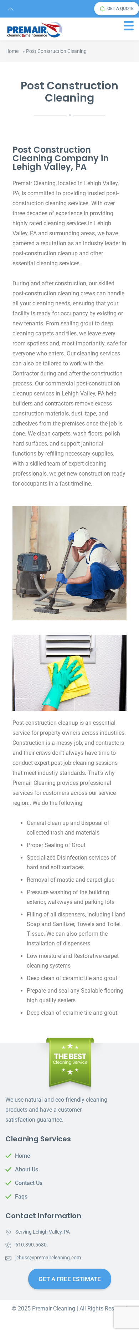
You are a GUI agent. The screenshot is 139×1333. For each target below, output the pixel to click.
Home (12, 51)
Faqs (21, 1196)
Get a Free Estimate (69, 1279)
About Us (26, 1169)
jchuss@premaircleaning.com (48, 1257)
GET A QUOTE (120, 8)
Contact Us (28, 1183)
